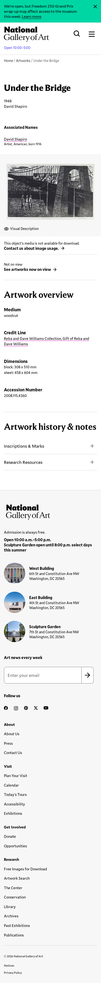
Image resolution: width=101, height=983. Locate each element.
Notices (9, 965)
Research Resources (23, 462)
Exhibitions (13, 813)
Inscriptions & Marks (24, 446)
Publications (14, 935)
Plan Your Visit (15, 775)
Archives (11, 915)
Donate (10, 836)
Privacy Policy (13, 972)
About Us (11, 733)
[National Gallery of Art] (50, 510)
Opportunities (15, 845)
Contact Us (13, 752)
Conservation (15, 897)
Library (10, 906)
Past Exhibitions (17, 925)
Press (8, 743)
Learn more (31, 16)
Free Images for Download (25, 868)
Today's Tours (15, 794)
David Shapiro (15, 139)
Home (8, 60)
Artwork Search (17, 878)
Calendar (11, 785)
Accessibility (14, 804)
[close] (95, 7)
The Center (13, 887)
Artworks (23, 60)
